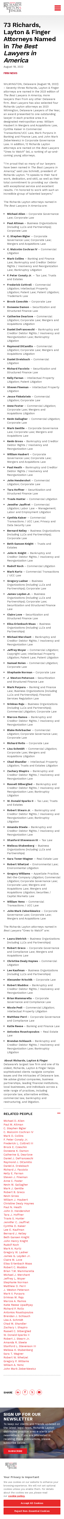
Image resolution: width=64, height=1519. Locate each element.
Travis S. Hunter (14, 1218)
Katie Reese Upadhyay (18, 1304)
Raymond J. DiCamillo (18, 1162)
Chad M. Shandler (15, 1323)
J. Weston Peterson (16, 1289)
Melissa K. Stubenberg (18, 1350)
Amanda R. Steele (15, 1342)
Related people (18, 1114)
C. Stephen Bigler (15, 1128)
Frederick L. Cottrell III (18, 1143)
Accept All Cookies (32, 1503)
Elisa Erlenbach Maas (18, 1263)
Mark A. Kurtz (12, 1248)
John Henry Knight (16, 1241)
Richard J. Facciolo (16, 1169)
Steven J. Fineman (16, 1177)
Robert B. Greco (14, 1192)
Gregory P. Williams (16, 1361)
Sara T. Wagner (14, 1353)
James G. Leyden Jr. (17, 1256)
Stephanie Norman (16, 1282)
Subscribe (15, 1451)
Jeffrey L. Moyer (14, 1278)
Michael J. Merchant (17, 1274)
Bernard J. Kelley (15, 1233)
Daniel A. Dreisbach (16, 1166)
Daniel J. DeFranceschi (18, 1158)
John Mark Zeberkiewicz (20, 1368)
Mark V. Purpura (14, 1293)
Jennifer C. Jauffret (16, 1222)
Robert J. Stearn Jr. (17, 1338)
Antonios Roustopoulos (18, 1312)
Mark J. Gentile (14, 1188)
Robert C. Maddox (15, 1267)
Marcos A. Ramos (15, 1301)
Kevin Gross (11, 1196)
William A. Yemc (14, 1365)
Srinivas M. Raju (14, 1297)
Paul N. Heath (13, 1207)
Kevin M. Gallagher (16, 1184)
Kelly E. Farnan (13, 1173)
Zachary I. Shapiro (16, 1327)
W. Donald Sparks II (17, 1335)
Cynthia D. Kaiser (15, 1226)
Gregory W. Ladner (16, 1252)
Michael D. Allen (14, 1120)
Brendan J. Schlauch (17, 1316)
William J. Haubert (16, 1199)
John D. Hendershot (17, 1211)
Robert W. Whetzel (16, 1357)
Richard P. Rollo (14, 1308)
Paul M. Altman (13, 1124)
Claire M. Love (13, 1259)
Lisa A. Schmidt (13, 1320)
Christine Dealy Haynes (19, 1203)
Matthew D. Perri (15, 1286)
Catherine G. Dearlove (18, 1154)
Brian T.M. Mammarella (19, 1271)
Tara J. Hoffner (14, 1214)
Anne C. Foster (13, 1181)
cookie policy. (16, 1496)
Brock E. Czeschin (15, 1147)
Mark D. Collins (13, 1135)
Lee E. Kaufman (14, 1229)
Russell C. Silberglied (17, 1331)
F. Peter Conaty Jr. (16, 1139)
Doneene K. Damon (16, 1150)
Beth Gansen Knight (16, 1237)
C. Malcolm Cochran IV (18, 1132)
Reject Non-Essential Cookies (32, 1511)
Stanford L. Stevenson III (20, 1346)
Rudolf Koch (11, 1244)
